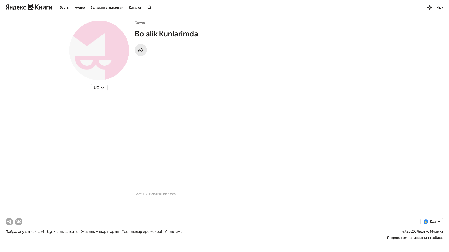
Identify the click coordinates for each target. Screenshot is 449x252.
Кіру (439, 7)
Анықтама (173, 231)
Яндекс (393, 237)
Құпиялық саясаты (62, 231)
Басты (64, 7)
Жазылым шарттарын (100, 231)
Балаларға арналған (107, 7)
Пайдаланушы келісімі (25, 231)
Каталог (135, 7)
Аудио (80, 7)
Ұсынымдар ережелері (142, 231)
